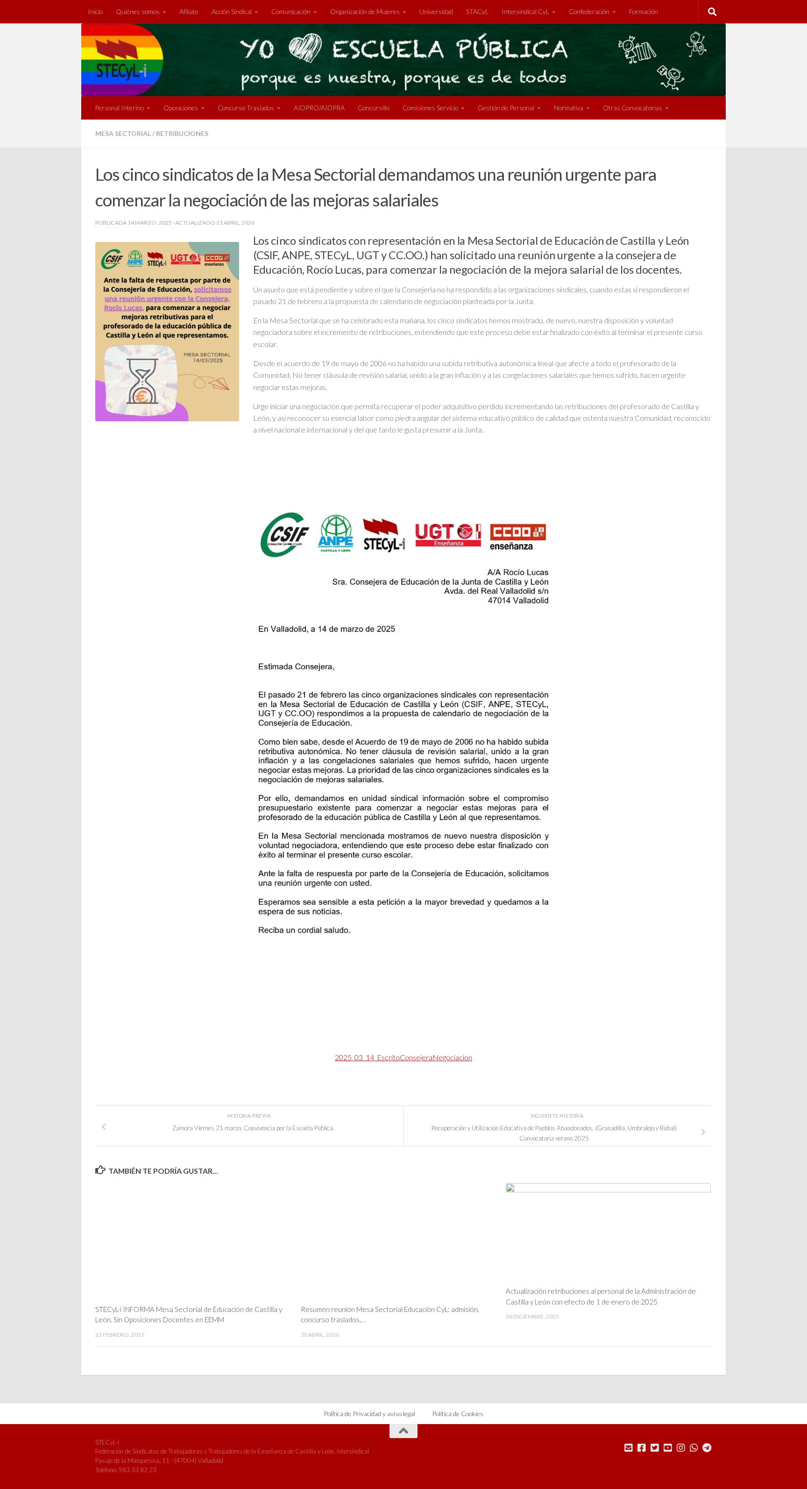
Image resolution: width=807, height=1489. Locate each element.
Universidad (436, 11)
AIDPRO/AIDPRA (319, 108)
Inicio (95, 11)
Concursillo (373, 108)
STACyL (477, 11)
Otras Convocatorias (632, 108)
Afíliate (188, 11)
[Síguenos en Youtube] (667, 1448)
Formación (643, 11)
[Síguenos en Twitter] (654, 1448)
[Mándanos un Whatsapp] (694, 1448)
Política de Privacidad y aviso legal (369, 1414)
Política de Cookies (457, 1414)
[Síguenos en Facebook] (641, 1448)
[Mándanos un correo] (628, 1448)
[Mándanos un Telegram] (707, 1448)
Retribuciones (182, 133)
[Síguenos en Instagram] (681, 1448)
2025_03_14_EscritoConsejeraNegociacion (403, 1057)
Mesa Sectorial (123, 133)
